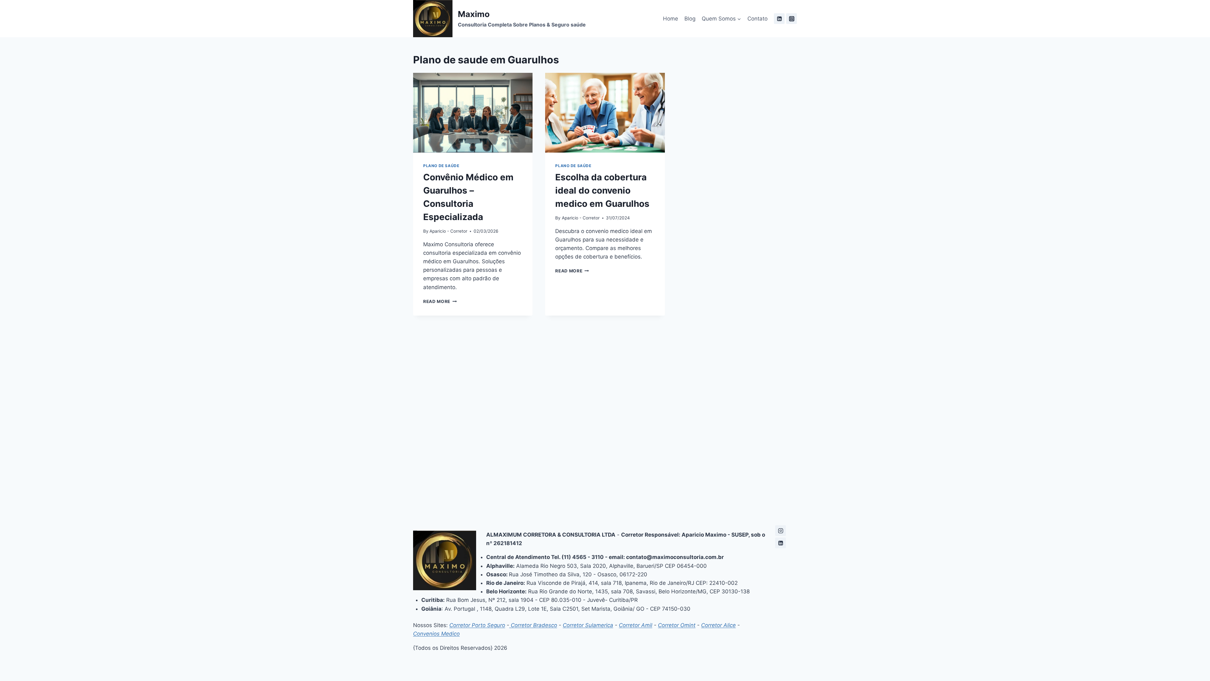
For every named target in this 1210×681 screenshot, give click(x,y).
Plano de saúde (441, 165)
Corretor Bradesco (533, 625)
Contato (757, 18)
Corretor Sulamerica (588, 625)
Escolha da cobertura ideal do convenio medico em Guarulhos (602, 190)
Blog (689, 18)
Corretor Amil (635, 625)
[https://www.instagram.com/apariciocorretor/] (791, 18)
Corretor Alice (718, 625)
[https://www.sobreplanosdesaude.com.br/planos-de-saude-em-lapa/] (780, 530)
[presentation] (473, 113)
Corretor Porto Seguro (477, 625)
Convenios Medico (436, 634)
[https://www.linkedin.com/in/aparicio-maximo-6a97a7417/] (779, 18)
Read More (440, 301)
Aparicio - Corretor (448, 231)
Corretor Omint (676, 625)
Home (670, 18)
